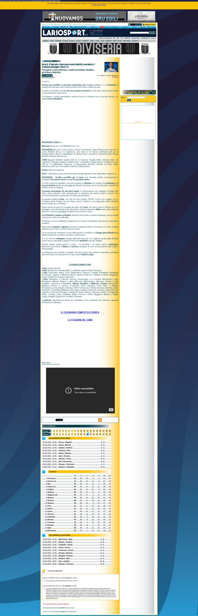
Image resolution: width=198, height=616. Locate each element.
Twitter (134, 27)
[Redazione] (52, 27)
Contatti (65, 27)
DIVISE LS (153, 38)
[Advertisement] (80, 121)
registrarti (64, 611)
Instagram (152, 27)
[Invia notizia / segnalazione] (101, 27)
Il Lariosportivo (145, 38)
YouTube (143, 27)
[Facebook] (122, 27)
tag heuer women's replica (39, 1)
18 (106, 431)
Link (114, 38)
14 (93, 431)
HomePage (45, 41)
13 (90, 431)
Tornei (92, 41)
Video (117, 38)
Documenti (127, 38)
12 (87, 431)
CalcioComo (58, 41)
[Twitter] (131, 27)
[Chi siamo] (43, 27)
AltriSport (135, 41)
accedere (62, 608)
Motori (119, 41)
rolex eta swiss (26, 1)
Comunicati (85, 41)
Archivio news (135, 38)
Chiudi (104, 5)
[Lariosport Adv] (138, 139)
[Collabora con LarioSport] (71, 27)
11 (84, 431)
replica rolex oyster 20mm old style (11, 1)
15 (97, 431)
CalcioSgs (72, 41)
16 (100, 431)
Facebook (125, 27)
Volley (102, 41)
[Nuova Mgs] (84, 21)
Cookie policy (96, 5)
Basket (97, 41)
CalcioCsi (78, 41)
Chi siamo (46, 27)
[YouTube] (139, 27)
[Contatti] (62, 27)
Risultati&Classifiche (105, 38)
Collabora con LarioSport (79, 27)
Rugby (114, 41)
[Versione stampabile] (100, 421)
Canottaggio (126, 41)
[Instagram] (148, 27)
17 (103, 431)
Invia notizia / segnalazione (111, 27)
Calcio (52, 41)
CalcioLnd (65, 41)
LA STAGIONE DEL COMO (80, 320)
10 (81, 431)
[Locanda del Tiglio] (141, 21)
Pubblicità (94, 27)
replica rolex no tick (54, 1)
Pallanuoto (108, 41)
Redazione (56, 27)
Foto (121, 38)
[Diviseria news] (99, 54)
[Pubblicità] (89, 27)
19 (109, 431)
